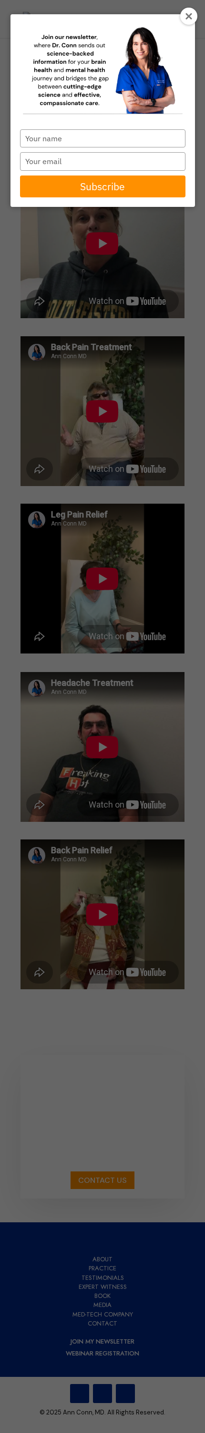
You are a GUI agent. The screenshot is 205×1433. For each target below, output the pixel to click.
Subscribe (102, 186)
